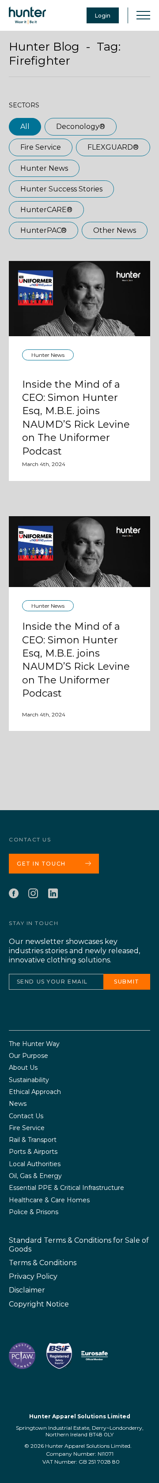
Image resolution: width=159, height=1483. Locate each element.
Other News (114, 230)
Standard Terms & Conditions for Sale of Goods (79, 1244)
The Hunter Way (34, 1044)
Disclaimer (27, 1290)
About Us (23, 1068)
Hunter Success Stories (61, 189)
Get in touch (41, 863)
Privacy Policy (33, 1276)
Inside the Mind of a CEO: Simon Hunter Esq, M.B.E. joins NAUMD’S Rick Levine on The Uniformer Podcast (76, 417)
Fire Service (40, 147)
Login (102, 15)
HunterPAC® (43, 230)
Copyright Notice (39, 1304)
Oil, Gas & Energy (35, 1176)
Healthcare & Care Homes (49, 1200)
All (25, 126)
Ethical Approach (35, 1092)
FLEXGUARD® (113, 147)
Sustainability (29, 1080)
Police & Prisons (33, 1212)
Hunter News (44, 168)
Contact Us (26, 1116)
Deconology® (80, 126)
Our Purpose (28, 1056)
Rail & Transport (33, 1140)
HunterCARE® (46, 210)
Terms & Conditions (42, 1263)
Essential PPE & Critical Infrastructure (66, 1188)
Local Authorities (35, 1164)
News (17, 1104)
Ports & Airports (33, 1152)
